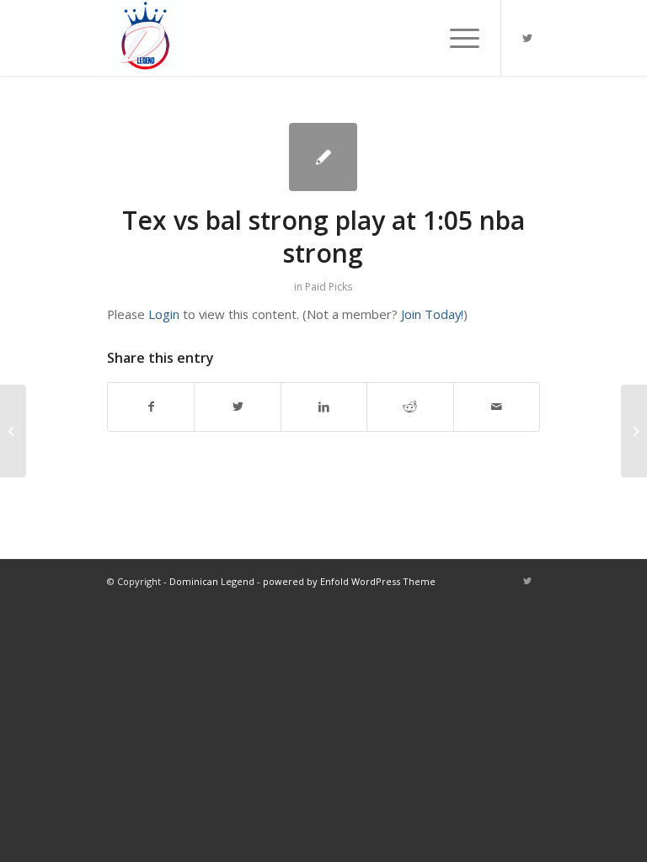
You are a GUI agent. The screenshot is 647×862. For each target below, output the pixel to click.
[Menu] (456, 38)
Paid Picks (328, 286)
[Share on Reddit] (409, 406)
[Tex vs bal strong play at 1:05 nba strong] (323, 157)
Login (163, 314)
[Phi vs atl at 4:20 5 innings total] (13, 431)
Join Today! (432, 314)
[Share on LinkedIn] (323, 406)
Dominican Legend (211, 581)
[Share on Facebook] (151, 406)
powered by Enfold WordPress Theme (349, 581)
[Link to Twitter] (527, 38)
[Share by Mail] (497, 406)
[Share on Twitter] (237, 406)
